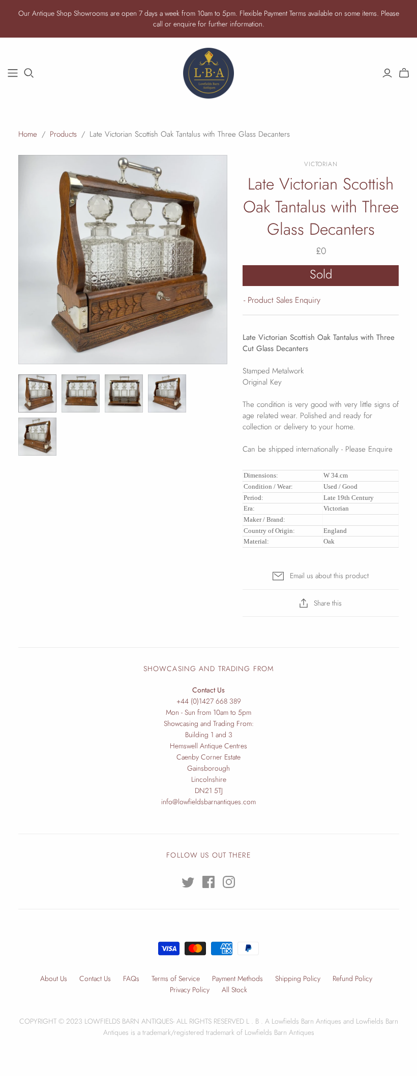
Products (63, 134)
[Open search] (29, 73)
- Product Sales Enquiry (282, 300)
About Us (53, 978)
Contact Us (95, 978)
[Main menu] (13, 73)
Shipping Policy (297, 978)
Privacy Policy (190, 990)
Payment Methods (237, 978)
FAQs (131, 978)
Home (27, 134)
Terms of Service (176, 978)
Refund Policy (352, 978)
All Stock (234, 990)
